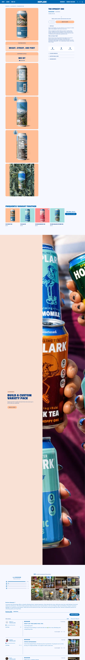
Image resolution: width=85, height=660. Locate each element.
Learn (7, 2)
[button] (54, 11)
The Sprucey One (8, 224)
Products (7, 6)
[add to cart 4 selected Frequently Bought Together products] (71, 214)
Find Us (13, 2)
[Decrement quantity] (50, 22)
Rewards (62, 2)
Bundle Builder (71, 2)
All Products (13, 6)
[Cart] (82, 2)
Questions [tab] (15, 611)
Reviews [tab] (8, 611)
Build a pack (12, 407)
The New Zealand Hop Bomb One (56, 224)
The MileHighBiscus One (40, 224)
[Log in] (80, 2)
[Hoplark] (42, 2)
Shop (3, 2)
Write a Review (75, 615)
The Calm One (23, 224)
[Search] (78, 2)
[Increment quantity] (53, 22)
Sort (68, 618)
